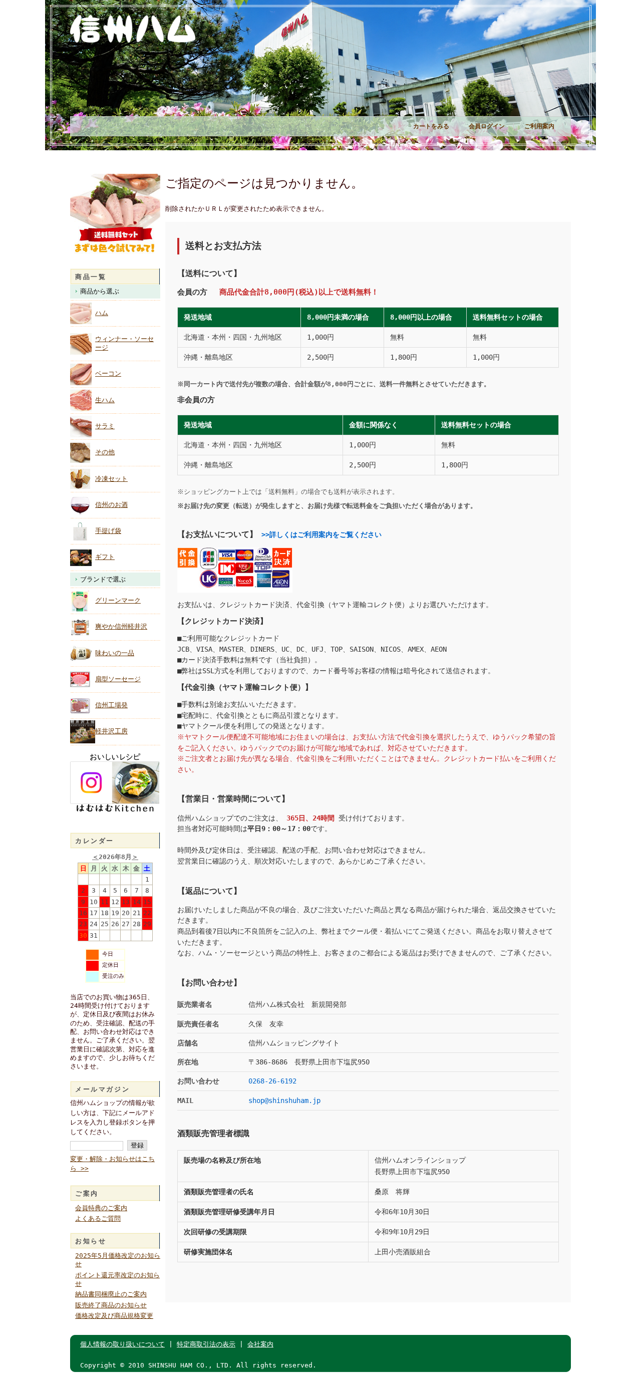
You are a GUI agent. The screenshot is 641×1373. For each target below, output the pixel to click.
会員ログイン (487, 126)
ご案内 (87, 1193)
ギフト (105, 557)
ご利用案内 (539, 126)
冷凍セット (111, 478)
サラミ (105, 426)
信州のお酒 (111, 504)
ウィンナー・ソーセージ (124, 343)
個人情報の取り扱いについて (122, 1344)
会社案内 (260, 1344)
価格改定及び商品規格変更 (114, 1315)
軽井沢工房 (111, 731)
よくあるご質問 (98, 1218)
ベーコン (108, 373)
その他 (105, 452)
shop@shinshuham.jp (284, 1100)
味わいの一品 (114, 653)
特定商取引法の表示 (206, 1344)
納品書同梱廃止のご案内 (111, 1294)
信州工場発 (111, 705)
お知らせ (90, 1241)
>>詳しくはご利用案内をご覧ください (321, 534)
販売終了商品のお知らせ (111, 1305)
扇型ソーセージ (118, 679)
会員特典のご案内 (101, 1208)
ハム (101, 313)
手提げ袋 (108, 530)
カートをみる (431, 126)
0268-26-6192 (272, 1081)
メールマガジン (102, 1089)
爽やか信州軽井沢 (121, 626)
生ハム (105, 400)
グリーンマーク (118, 600)
